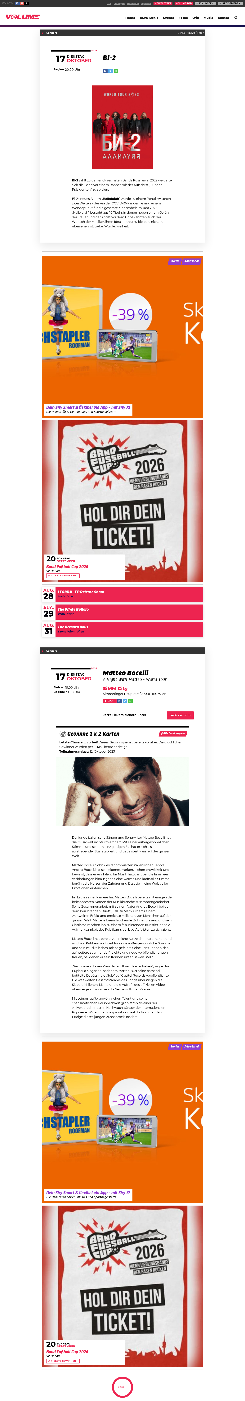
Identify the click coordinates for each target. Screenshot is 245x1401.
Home (130, 18)
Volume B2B (184, 3)
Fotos (183, 18)
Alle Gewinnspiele (174, 733)
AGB (109, 4)
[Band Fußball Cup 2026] (122, 501)
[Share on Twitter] (110, 71)
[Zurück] (43, 33)
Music (208, 18)
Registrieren (231, 3)
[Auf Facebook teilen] (105, 71)
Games (223, 18)
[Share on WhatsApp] (116, 71)
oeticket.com (180, 715)
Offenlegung (119, 4)
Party (49, 1390)
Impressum (146, 4)
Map (110, 701)
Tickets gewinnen (63, 576)
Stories (175, 261)
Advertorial (192, 261)
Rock (200, 33)
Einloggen (206, 3)
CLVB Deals (149, 18)
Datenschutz (133, 4)
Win (195, 18)
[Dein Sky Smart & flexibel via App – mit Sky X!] (122, 337)
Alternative (187, 33)
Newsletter (163, 3)
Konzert (51, 33)
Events (168, 18)
